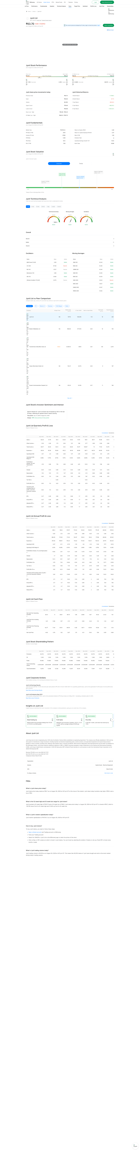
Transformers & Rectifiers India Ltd (37, 346)
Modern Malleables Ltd (34, 328)
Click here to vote (108, 773)
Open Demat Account (107, 2)
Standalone (111, 432)
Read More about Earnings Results (34, 690)
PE (35, 306)
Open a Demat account (35, 832)
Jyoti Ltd (31, 316)
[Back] (26, 11)
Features (71, 2)
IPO (65, 2)
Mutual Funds (59, 2)
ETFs (53, 2)
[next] (112, 720)
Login (95, 2)
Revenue (50, 306)
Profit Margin (59, 306)
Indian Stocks (46, 2)
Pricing (76, 2)
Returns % (42, 306)
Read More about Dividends (32, 698)
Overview (29, 306)
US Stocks (39, 2)
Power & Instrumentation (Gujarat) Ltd (38, 385)
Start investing (108, 25)
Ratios (66, 306)
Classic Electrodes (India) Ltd (36, 366)
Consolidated (105, 432)
